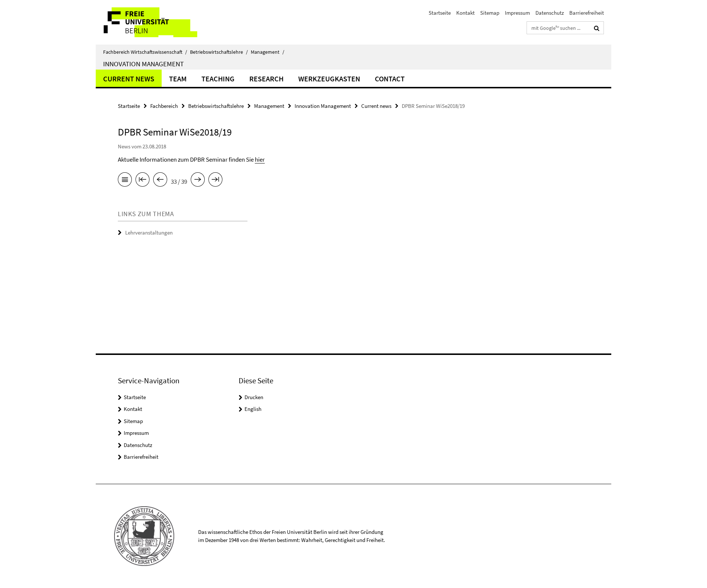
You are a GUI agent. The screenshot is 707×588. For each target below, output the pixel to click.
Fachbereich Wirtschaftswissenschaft (145, 51)
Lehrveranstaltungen (149, 232)
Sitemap (489, 12)
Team (178, 78)
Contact (390, 78)
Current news (128, 78)
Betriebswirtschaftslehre (219, 51)
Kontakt (465, 12)
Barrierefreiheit (586, 12)
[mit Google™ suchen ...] (597, 28)
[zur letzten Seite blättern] (215, 180)
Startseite (440, 12)
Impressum (517, 12)
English (253, 408)
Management (267, 51)
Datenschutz (549, 12)
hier (260, 159)
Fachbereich (164, 105)
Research (266, 78)
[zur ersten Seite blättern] (143, 180)
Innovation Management (143, 63)
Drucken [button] (254, 397)
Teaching (218, 78)
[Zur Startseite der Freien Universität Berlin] (157, 22)
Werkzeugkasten (329, 78)
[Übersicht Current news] (125, 180)
